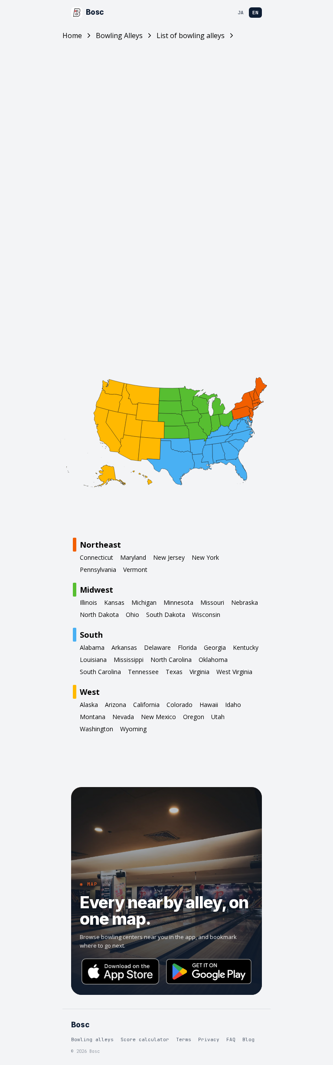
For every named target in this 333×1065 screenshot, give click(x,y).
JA (241, 13)
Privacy (208, 1039)
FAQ (230, 1039)
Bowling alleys (92, 1039)
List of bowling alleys (191, 35)
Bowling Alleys (119, 35)
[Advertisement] (166, 127)
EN (255, 13)
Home (72, 35)
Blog (248, 1039)
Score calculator (145, 1039)
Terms (183, 1039)
